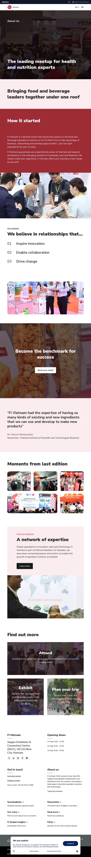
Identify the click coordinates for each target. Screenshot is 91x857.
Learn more (25, 566)
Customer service (14, 776)
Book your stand (45, 370)
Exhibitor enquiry (13, 780)
